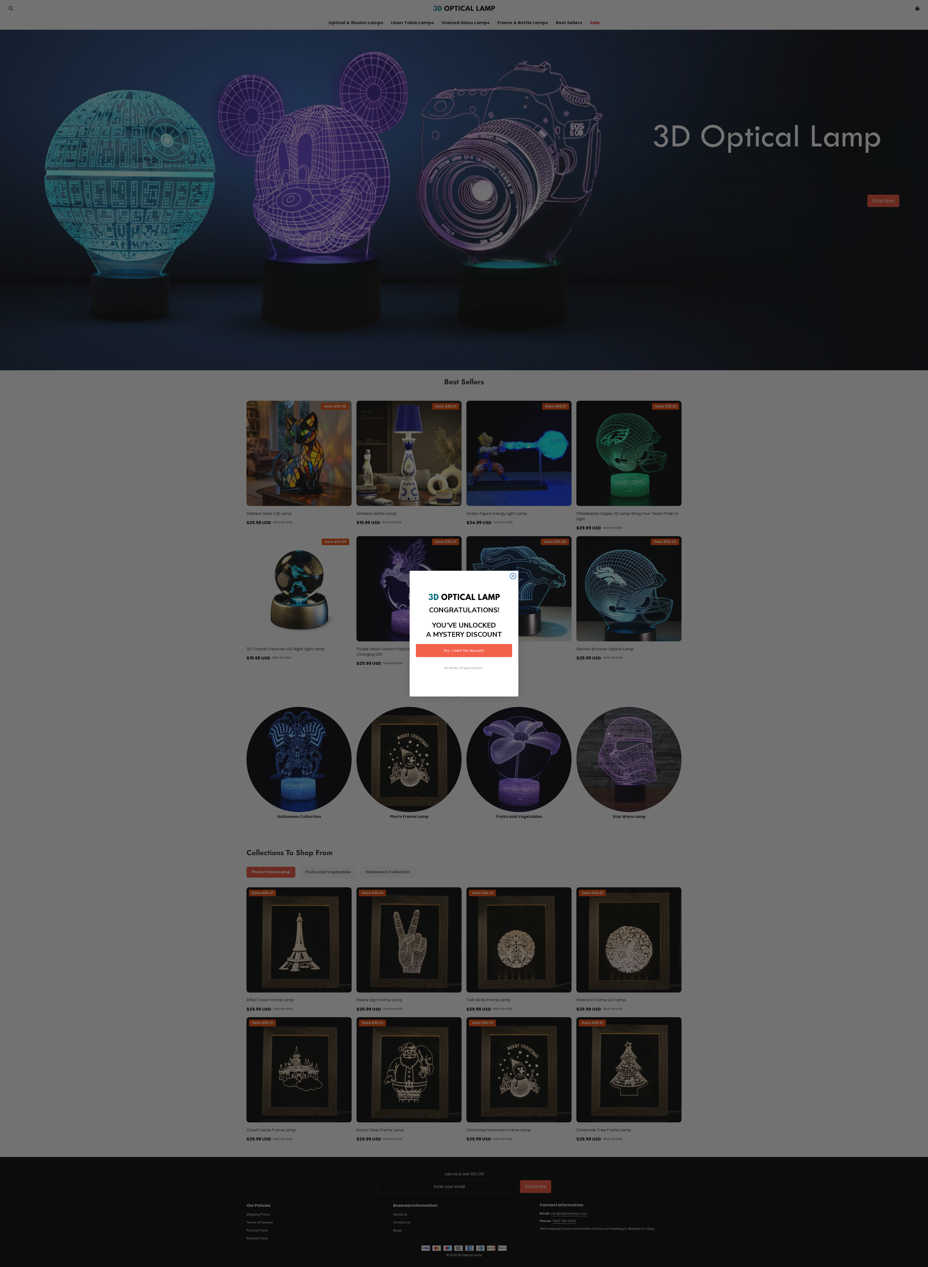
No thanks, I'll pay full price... (464, 668)
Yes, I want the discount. (464, 650)
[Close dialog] (513, 576)
